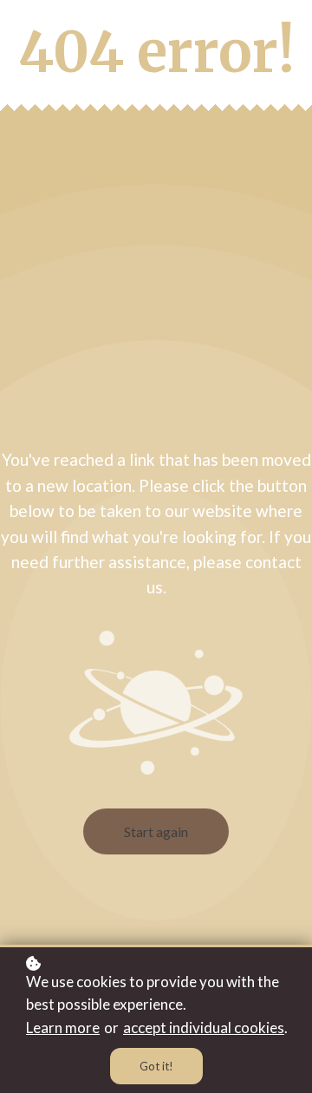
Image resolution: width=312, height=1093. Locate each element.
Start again (156, 831)
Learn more (63, 1027)
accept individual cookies (203, 1027)
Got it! (156, 1066)
